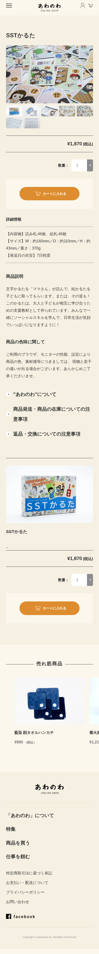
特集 (11, 829)
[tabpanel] (49, 74)
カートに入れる (54, 194)
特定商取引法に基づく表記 (29, 873)
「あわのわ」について (30, 815)
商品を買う (18, 842)
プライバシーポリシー (25, 892)
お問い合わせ (17, 902)
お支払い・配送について (27, 883)
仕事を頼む (18, 856)
